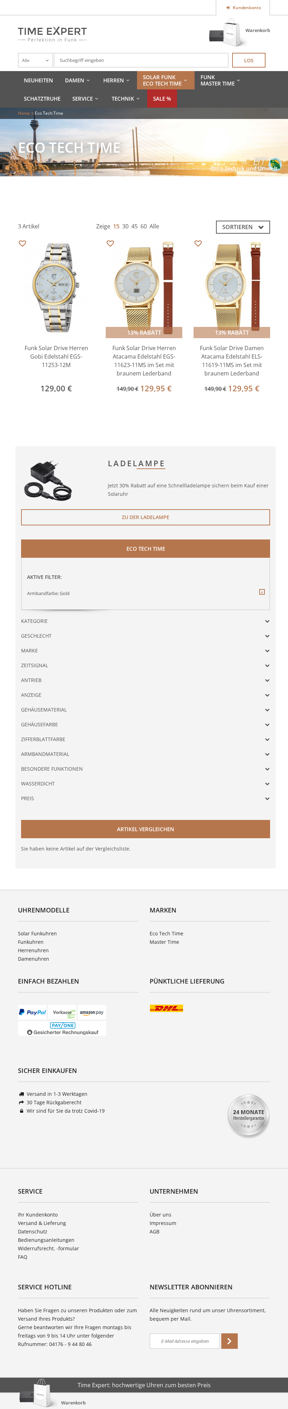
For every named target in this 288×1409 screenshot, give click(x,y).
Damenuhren (33, 958)
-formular (68, 1248)
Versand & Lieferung (42, 1223)
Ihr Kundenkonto (38, 1214)
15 (116, 226)
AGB (154, 1231)
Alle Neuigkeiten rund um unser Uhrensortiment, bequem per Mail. (208, 1314)
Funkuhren (31, 942)
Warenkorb (258, 30)
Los (249, 60)
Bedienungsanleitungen (46, 1240)
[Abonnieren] (229, 1341)
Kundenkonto (246, 8)
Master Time (164, 942)
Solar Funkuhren (37, 933)
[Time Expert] (52, 34)
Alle (154, 226)
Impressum (163, 1223)
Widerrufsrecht (36, 1248)
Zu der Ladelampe (145, 517)
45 (134, 226)
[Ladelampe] (48, 479)
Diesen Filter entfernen (261, 597)
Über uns (160, 1214)
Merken (22, 243)
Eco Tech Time (166, 933)
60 (143, 226)
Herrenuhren (33, 950)
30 (125, 226)
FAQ (22, 1256)
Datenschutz (32, 1231)
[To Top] (270, 1383)
